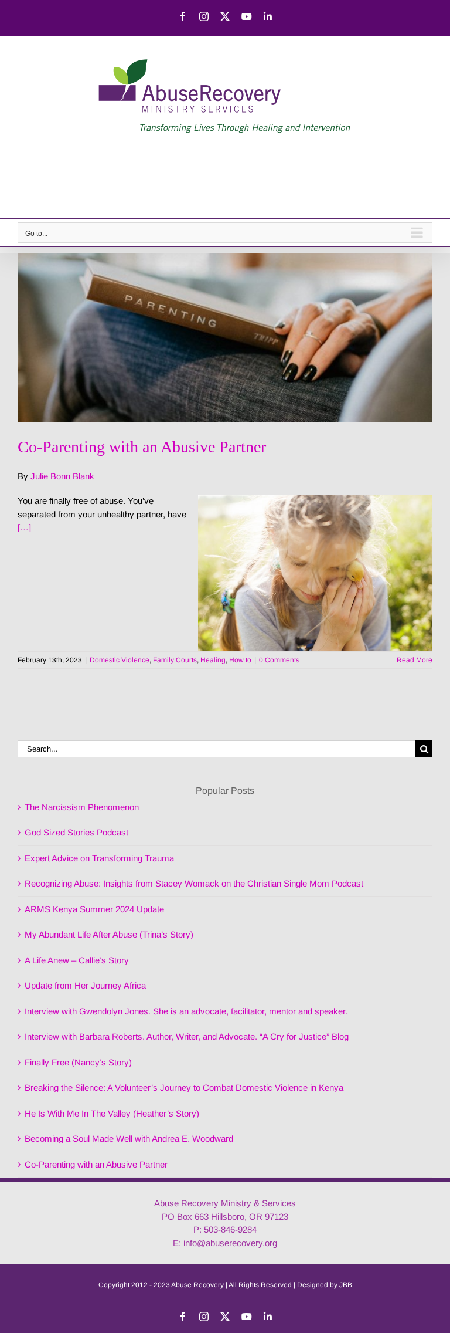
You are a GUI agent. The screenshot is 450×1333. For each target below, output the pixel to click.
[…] (24, 527)
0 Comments (279, 660)
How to (240, 660)
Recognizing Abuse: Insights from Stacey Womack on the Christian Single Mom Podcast (194, 883)
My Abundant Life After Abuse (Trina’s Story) (109, 934)
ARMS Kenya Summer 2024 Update (94, 909)
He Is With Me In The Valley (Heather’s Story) (112, 1113)
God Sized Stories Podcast (76, 832)
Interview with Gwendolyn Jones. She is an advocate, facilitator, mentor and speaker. (186, 1011)
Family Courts (175, 660)
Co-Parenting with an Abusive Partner (142, 447)
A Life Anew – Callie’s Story (77, 960)
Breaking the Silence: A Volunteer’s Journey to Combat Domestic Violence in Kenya (184, 1087)
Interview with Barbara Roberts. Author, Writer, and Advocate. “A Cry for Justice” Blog (187, 1036)
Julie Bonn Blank (62, 476)
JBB (345, 1285)
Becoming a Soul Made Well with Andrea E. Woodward (129, 1138)
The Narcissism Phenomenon (82, 807)
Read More (414, 660)
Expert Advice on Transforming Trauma (99, 858)
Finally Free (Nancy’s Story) (78, 1062)
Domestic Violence (119, 660)
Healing (213, 660)
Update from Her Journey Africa (85, 985)
